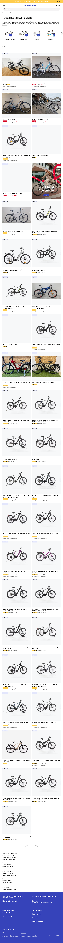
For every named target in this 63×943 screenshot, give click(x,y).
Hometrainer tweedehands (8, 868)
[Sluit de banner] (60, 1)
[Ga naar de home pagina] (30, 5)
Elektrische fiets (23, 39)
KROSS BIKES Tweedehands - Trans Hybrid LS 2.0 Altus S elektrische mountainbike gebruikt (16, 269)
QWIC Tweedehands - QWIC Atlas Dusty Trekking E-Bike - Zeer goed (17, 421)
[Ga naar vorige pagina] (26, 846)
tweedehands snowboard (8, 873)
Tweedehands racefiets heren (9, 882)
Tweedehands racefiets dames (9, 889)
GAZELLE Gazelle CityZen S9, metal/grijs (13, 231)
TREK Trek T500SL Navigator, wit (40, 119)
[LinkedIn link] (12, 916)
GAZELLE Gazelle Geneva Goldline (40, 155)
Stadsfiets (37, 39)
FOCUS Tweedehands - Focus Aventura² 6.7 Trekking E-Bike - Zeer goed (16, 799)
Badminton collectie (6, 880)
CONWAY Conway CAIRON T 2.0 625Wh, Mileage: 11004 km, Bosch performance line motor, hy (16, 383)
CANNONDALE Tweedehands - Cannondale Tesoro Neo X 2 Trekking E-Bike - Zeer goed (16, 496)
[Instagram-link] (9, 916)
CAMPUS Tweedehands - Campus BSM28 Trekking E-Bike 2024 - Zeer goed (16, 572)
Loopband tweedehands (7, 866)
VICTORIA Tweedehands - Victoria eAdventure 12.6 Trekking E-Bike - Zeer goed (44, 232)
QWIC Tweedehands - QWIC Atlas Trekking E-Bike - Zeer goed (46, 761)
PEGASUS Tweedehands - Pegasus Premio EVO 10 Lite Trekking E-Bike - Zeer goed (45, 685)
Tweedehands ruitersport (8, 855)
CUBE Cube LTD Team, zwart (10, 83)
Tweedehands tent (6, 864)
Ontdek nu (46, 195)
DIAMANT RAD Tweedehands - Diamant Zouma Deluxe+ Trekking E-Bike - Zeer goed (46, 610)
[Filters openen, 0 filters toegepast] (4, 46)
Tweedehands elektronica (8, 878)
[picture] (16, 67)
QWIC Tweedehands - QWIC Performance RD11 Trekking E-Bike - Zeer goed (46, 345)
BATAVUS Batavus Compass (10, 344)
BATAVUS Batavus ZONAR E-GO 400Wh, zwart (43, 382)
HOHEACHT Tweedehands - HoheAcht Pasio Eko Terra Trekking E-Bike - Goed (16, 534)
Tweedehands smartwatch (8, 885)
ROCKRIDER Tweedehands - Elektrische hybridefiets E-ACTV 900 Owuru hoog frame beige (16, 761)
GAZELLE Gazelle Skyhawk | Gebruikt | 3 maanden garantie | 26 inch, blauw (44, 307)
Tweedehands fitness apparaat (9, 857)
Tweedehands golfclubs (7, 871)
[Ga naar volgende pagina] (36, 846)
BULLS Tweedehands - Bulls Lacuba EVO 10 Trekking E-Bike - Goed (45, 647)
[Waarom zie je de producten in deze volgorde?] (3, 50)
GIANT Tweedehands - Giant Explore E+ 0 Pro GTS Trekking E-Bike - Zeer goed (15, 458)
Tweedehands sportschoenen (9, 875)
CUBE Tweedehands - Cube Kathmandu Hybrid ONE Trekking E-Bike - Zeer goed (45, 421)
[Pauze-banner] (58, 1)
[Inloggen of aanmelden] (56, 5)
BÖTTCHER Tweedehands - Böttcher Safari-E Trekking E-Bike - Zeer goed (46, 572)
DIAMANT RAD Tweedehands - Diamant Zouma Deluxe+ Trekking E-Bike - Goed (46, 458)
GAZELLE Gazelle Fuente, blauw (40, 83)
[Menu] (3, 5)
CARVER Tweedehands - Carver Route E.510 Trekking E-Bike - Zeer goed (45, 534)
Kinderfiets (50, 39)
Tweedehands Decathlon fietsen (9, 40)
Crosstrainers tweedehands (8, 861)
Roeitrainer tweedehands (8, 862)
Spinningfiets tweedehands (8, 859)
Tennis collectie (5, 887)
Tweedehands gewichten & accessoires (11, 869)
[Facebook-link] (3, 916)
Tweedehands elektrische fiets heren (10, 884)
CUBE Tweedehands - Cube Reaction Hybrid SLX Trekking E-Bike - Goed (15, 610)
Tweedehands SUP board (7, 877)
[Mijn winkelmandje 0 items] (59, 5)
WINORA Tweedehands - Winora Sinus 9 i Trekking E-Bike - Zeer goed (16, 723)
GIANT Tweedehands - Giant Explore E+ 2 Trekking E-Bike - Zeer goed (16, 647)
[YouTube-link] (6, 916)
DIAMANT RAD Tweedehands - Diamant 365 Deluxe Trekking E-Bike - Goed (15, 307)
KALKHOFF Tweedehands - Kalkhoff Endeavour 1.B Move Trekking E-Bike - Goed (44, 723)
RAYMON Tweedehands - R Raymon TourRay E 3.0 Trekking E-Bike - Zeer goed (44, 269)
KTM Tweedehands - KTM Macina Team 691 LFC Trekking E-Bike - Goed (17, 836)
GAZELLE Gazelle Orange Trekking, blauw (13, 193)
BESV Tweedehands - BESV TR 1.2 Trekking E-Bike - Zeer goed (46, 496)
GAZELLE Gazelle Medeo (9, 119)
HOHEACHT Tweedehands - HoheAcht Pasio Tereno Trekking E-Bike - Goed (16, 685)
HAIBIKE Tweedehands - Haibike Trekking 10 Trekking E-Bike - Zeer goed (16, 156)
